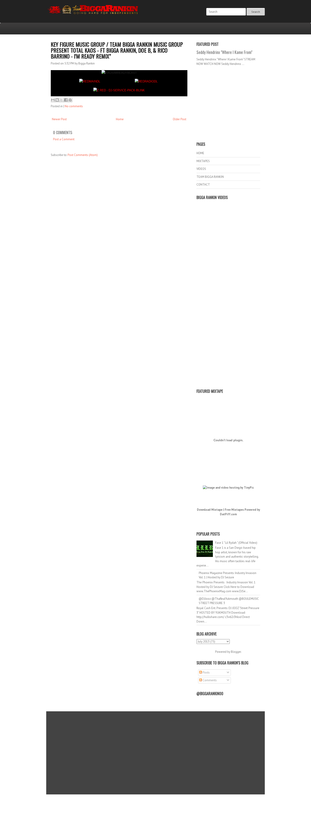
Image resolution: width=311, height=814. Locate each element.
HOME (200, 153)
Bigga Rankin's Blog (146, 801)
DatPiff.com (228, 514)
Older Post (179, 119)
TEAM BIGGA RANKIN (210, 177)
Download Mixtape (209, 510)
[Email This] (53, 100)
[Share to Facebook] (66, 100)
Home (120, 119)
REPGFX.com (168, 805)
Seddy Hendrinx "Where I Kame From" (224, 52)
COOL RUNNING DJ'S (188, 801)
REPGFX (153, 805)
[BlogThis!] (57, 100)
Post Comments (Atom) (83, 155)
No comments (74, 106)
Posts (206, 672)
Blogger (236, 652)
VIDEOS (201, 169)
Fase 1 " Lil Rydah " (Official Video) (236, 543)
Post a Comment (63, 139)
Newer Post (59, 119)
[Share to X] (61, 100)
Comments (209, 680)
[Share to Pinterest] (70, 100)
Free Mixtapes (234, 510)
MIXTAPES (203, 161)
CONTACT (203, 184)
